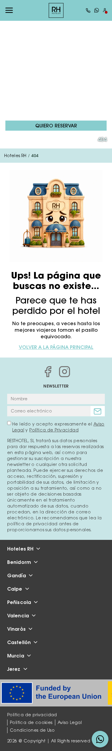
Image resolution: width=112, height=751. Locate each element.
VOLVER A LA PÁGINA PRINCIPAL (56, 347)
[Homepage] (56, 10)
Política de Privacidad (54, 430)
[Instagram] (64, 371)
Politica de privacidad (32, 714)
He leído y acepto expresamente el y (58, 427)
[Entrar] (104, 10)
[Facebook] (48, 371)
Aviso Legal (70, 722)
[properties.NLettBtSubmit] (97, 411)
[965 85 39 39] (88, 10)
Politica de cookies (31, 722)
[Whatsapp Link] (96, 10)
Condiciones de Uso (32, 730)
